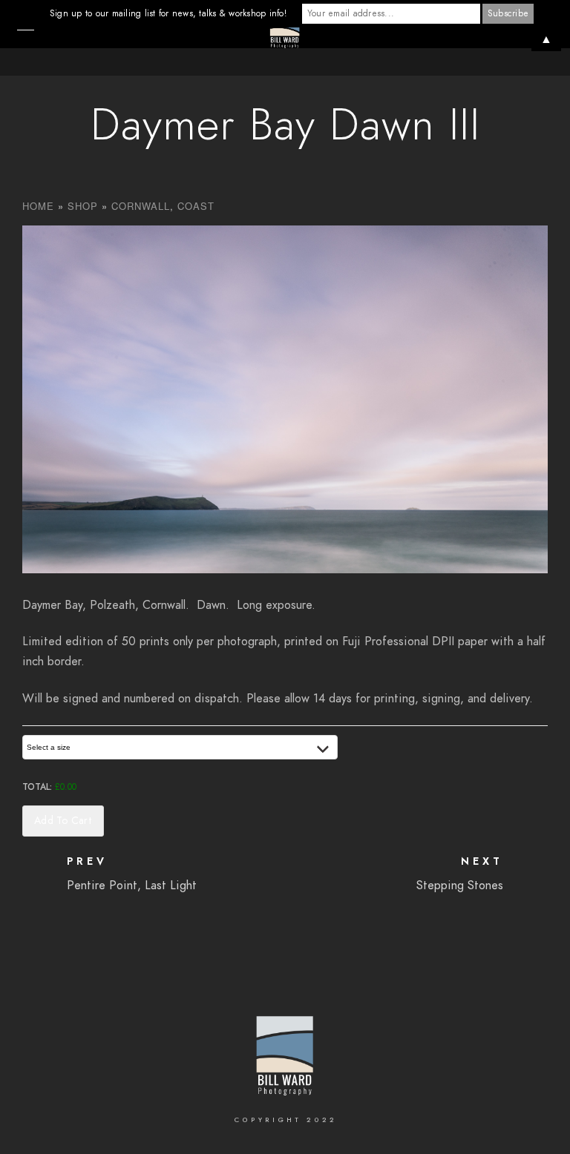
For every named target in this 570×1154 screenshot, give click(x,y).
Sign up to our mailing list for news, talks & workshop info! (168, 13)
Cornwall (140, 206)
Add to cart (63, 821)
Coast (195, 206)
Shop (83, 206)
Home (38, 206)
